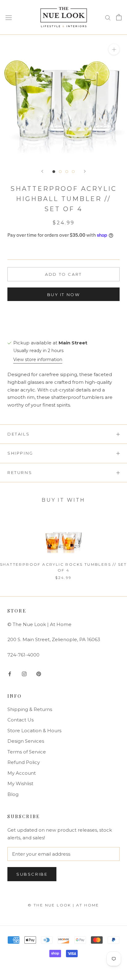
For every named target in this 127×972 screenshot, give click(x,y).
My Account (21, 773)
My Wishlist (20, 783)
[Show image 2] (60, 171)
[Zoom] (114, 49)
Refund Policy (23, 762)
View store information (37, 359)
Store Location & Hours (34, 730)
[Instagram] (24, 673)
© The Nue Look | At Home (63, 905)
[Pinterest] (38, 673)
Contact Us (20, 720)
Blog (12, 794)
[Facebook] (9, 673)
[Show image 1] (53, 171)
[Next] (85, 171)
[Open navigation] (9, 17)
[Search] (108, 17)
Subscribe (31, 874)
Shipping (20, 453)
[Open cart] (118, 17)
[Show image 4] (73, 171)
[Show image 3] (66, 171)
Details (18, 434)
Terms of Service (26, 752)
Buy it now (63, 294)
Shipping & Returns (29, 709)
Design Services (25, 741)
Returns (19, 472)
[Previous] (42, 171)
